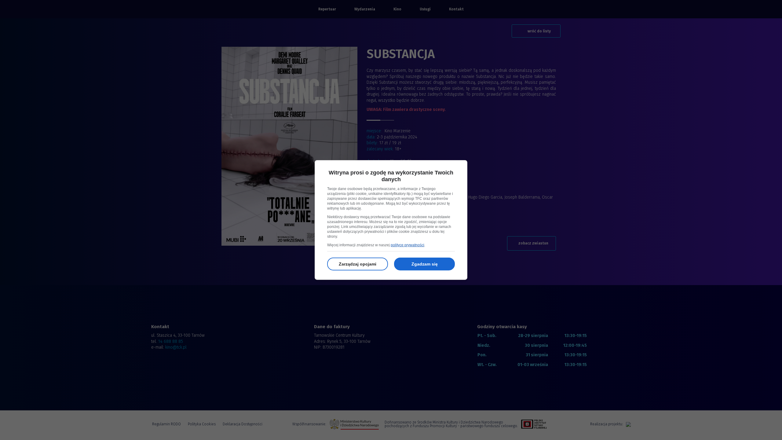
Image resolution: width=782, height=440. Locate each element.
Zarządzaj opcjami (357, 264)
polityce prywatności (407, 245)
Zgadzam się (424, 264)
